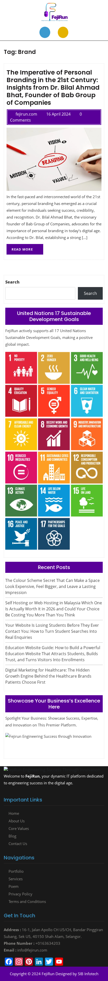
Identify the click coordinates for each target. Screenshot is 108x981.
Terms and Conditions (27, 901)
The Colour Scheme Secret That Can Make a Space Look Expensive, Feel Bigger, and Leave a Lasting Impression (52, 586)
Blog (12, 835)
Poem (14, 886)
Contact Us (18, 843)
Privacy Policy (20, 893)
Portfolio (16, 871)
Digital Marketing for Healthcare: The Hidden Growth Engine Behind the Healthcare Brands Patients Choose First (48, 676)
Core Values (19, 828)
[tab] (44, 32)
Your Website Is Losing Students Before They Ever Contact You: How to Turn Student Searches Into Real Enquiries (52, 631)
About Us (17, 820)
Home (14, 813)
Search (12, 282)
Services (16, 878)
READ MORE (27, 248)
